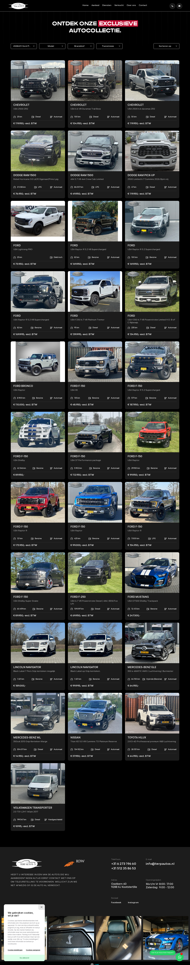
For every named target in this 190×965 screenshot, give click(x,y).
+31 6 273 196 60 (123, 864)
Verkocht (119, 5)
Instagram (133, 903)
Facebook (116, 903)
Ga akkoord (24, 958)
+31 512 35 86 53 (123, 868)
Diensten (106, 5)
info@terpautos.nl (160, 864)
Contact (143, 5)
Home (85, 5)
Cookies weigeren (33, 950)
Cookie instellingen (15, 950)
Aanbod (95, 5)
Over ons (131, 5)
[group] (71, 938)
